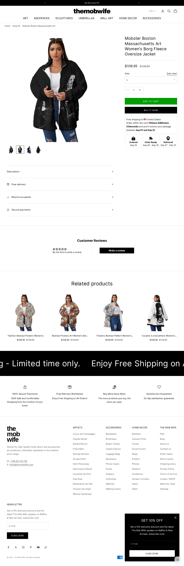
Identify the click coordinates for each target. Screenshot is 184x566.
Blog (162, 439)
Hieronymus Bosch (82, 469)
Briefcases (111, 439)
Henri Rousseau (81, 463)
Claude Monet (80, 439)
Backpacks (111, 434)
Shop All (16, 26)
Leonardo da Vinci (82, 474)
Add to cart (151, 101)
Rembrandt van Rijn (83, 483)
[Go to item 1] (11, 150)
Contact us (165, 449)
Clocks (135, 443)
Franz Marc (78, 449)
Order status (166, 454)
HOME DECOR (128, 18)
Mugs (135, 454)
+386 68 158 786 (18, 461)
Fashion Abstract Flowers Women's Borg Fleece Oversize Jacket (25, 336)
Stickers (136, 469)
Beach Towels (113, 443)
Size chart (172, 73)
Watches (110, 483)
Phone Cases (112, 463)
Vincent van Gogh (82, 489)
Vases (135, 483)
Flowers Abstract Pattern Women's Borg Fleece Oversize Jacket (114, 336)
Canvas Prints (139, 439)
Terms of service (168, 474)
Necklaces (111, 459)
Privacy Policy (167, 469)
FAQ (162, 434)
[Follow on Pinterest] (30, 547)
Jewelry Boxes (113, 449)
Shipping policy (168, 463)
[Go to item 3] (29, 150)
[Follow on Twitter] (15, 547)
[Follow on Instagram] (23, 547)
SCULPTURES (64, 18)
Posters (136, 459)
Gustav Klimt (79, 459)
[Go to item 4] (38, 150)
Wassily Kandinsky (82, 494)
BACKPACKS (42, 18)
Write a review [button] (117, 250)
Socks (109, 469)
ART (25, 18)
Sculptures (137, 474)
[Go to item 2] (20, 150)
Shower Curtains (140, 479)
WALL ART (106, 18)
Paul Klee (78, 479)
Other (135, 489)
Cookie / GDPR (167, 479)
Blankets (136, 434)
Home (7, 26)
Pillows (135, 463)
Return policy (167, 459)
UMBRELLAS (87, 18)
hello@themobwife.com (21, 464)
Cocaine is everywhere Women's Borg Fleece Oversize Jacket (158, 336)
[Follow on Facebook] (8, 547)
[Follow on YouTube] (38, 547)
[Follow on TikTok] (45, 547)
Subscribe (152, 553)
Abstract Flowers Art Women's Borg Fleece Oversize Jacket (70, 336)
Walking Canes (113, 489)
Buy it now (151, 110)
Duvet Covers (139, 449)
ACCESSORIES (152, 18)
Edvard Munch (80, 443)
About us (164, 443)
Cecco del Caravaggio (84, 434)
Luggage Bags (113, 454)
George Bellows (81, 454)
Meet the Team (167, 483)
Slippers (110, 474)
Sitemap (164, 489)
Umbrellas (111, 479)
